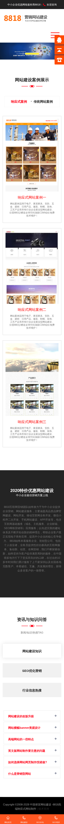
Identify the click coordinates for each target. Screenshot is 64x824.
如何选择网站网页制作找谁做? (27, 762)
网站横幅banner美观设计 (24, 727)
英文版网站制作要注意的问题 (26, 750)
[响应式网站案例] (32, 155)
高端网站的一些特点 (21, 739)
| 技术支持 (43, 808)
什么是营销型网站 (19, 773)
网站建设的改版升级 (21, 716)
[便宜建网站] (26, 17)
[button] (5, 51)
